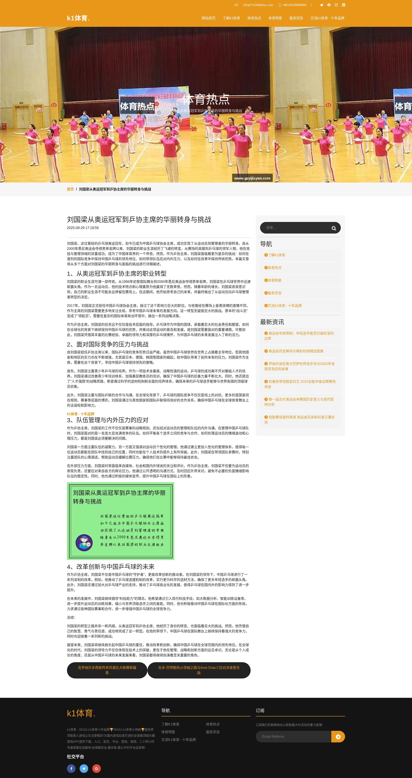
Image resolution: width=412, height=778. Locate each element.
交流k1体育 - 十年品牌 (327, 18)
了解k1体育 (231, 18)
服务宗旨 (296, 18)
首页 (70, 189)
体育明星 (275, 18)
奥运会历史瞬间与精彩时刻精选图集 (296, 351)
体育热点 (254, 18)
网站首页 (208, 18)
